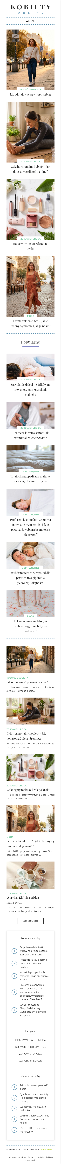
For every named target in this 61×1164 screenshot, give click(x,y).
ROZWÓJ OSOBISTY (30, 89)
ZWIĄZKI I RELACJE (30, 1060)
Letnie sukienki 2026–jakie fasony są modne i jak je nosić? (34, 1119)
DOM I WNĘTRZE (30, 471)
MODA (30, 316)
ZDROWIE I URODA (30, 161)
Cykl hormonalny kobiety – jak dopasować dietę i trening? (34, 1098)
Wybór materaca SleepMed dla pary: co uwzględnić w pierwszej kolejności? (33, 1010)
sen (44, 1047)
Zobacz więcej (30, 921)
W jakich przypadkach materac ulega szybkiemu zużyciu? (34, 976)
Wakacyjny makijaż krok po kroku (33, 1108)
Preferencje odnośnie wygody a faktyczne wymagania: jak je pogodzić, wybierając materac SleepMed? (32, 992)
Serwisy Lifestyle (36, 1157)
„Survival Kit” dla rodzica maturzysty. (33, 1130)
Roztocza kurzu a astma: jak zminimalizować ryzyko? (33, 963)
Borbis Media (46, 1149)
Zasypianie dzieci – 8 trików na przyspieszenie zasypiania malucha (33, 951)
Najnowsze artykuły (17, 1157)
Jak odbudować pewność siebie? (34, 1087)
